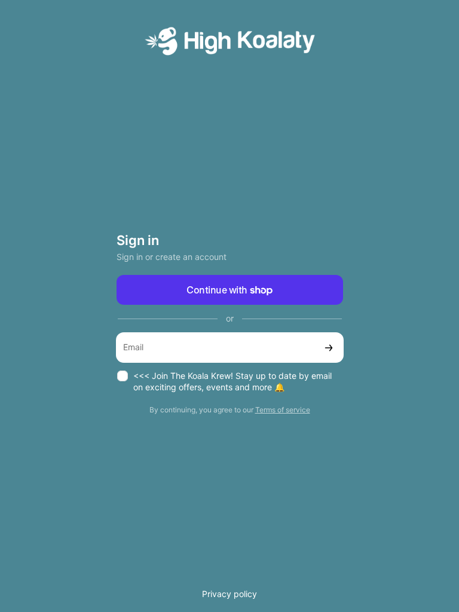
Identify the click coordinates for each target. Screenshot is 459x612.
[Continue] (329, 347)
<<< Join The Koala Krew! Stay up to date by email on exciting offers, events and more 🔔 (232, 381)
